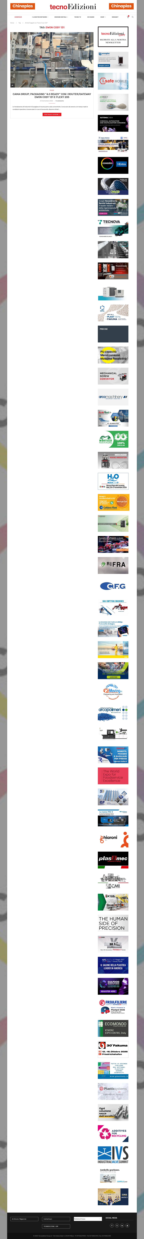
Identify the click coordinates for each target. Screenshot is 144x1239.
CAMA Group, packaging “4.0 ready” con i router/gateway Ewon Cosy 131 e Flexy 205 (52, 96)
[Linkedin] (122, 1225)
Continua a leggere (51, 114)
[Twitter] (117, 1225)
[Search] (133, 17)
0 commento (60, 101)
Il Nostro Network (40, 17)
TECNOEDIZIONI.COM (51, 1226)
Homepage (18, 17)
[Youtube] (127, 1225)
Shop (102, 17)
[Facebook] (112, 1225)
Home (12, 23)
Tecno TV (77, 17)
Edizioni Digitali (61, 17)
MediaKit (115, 17)
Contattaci (48, 1219)
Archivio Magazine (19, 1219)
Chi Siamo (90, 17)
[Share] (12, 85)
